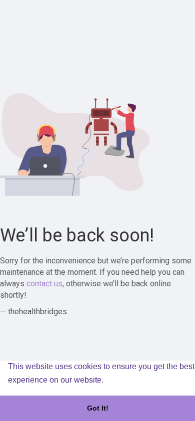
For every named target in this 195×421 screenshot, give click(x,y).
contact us (44, 283)
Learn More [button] (127, 380)
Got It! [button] (97, 408)
